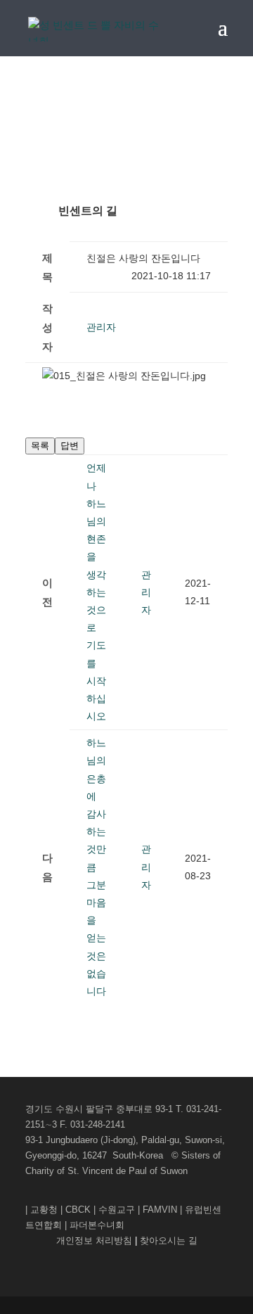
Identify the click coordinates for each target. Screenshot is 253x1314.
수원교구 (116, 1209)
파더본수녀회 (97, 1225)
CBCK (78, 1209)
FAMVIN (160, 1209)
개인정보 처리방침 (95, 1240)
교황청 (44, 1209)
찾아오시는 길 (168, 1240)
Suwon (174, 1171)
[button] (101, 327)
